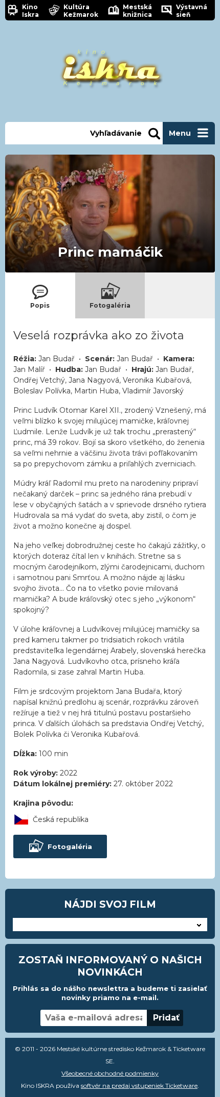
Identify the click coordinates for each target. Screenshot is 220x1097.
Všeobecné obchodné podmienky (110, 1073)
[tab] (40, 295)
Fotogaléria (70, 846)
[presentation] (40, 295)
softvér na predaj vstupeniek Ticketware (139, 1085)
